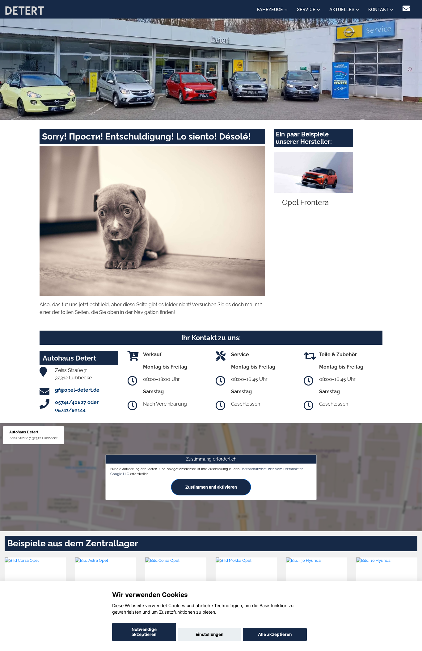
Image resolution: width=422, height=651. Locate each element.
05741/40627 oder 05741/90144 (77, 406)
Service (306, 9)
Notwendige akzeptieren (144, 632)
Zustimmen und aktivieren (211, 487)
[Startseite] (24, 10)
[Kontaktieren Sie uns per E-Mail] (406, 8)
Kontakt (378, 9)
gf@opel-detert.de (77, 390)
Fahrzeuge (270, 9)
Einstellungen (209, 634)
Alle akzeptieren (275, 634)
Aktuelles (341, 9)
